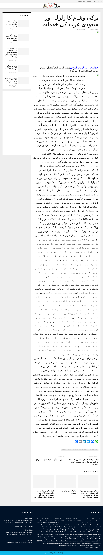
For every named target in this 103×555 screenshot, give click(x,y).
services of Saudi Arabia (80, 449)
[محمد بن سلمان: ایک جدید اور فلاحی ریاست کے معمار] (23, 68)
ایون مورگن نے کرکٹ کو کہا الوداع (49, 460)
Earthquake (93, 449)
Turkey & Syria (66, 449)
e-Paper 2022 (81, 1)
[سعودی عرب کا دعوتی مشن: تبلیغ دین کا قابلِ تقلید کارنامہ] (23, 37)
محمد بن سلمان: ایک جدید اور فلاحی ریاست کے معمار (11, 67)
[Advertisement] (17, 123)
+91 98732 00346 (27, 526)
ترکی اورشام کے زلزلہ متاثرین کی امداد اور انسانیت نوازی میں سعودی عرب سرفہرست (83, 462)
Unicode (89, 1)
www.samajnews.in (92, 29)
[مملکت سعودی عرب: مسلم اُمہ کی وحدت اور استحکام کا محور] (23, 23)
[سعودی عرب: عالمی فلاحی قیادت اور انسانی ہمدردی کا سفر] (23, 80)
